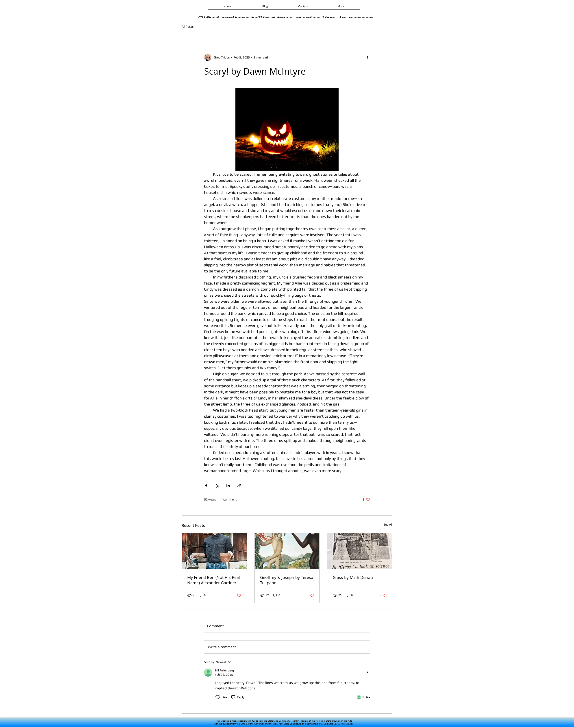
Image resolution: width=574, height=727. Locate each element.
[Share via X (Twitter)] (217, 485)
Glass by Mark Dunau (353, 577)
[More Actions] (367, 672)
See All (387, 524)
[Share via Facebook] (206, 485)
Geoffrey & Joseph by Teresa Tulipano (286, 580)
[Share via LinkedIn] (228, 485)
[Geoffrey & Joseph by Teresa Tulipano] (287, 551)
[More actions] (367, 57)
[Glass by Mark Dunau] (359, 551)
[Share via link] (239, 485)
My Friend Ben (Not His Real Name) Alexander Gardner (213, 580)
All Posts (188, 26)
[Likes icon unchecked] (218, 697)
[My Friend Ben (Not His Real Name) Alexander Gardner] (214, 551)
